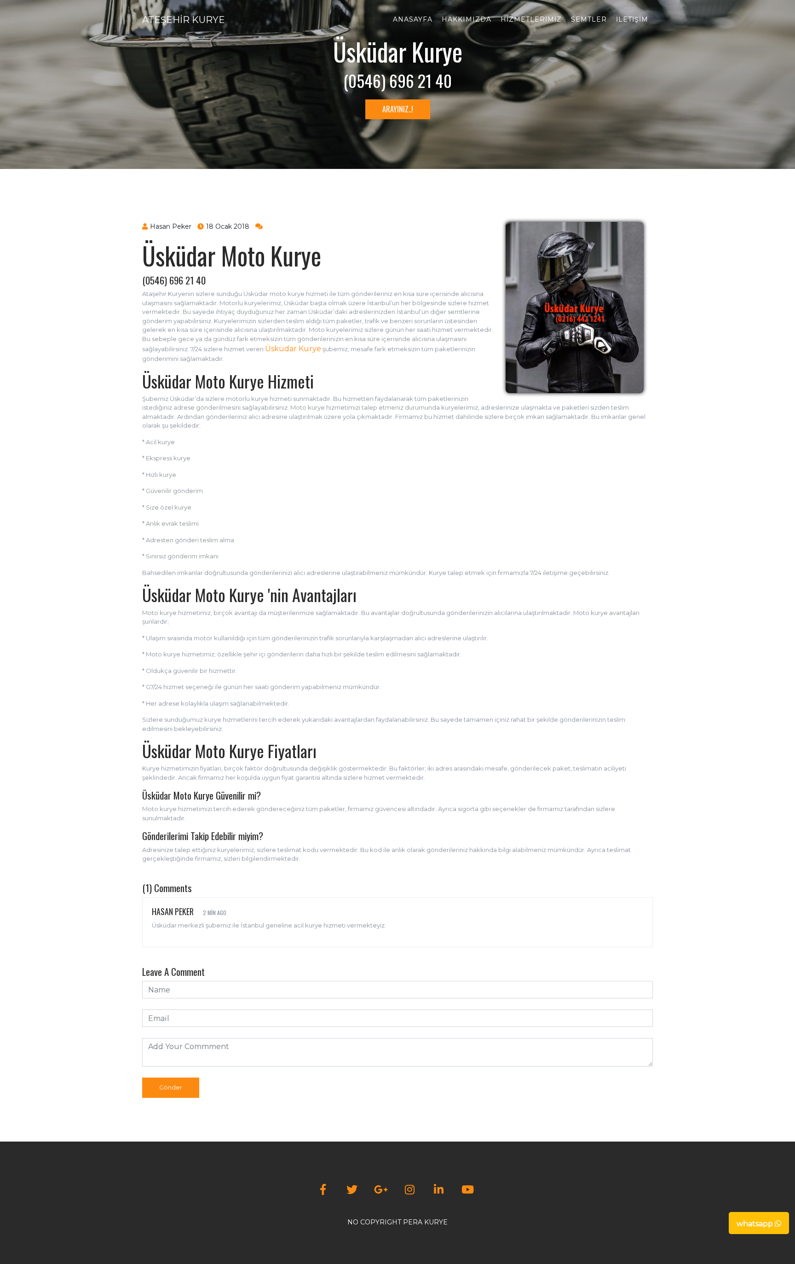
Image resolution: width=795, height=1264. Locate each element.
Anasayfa (412, 19)
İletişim (632, 19)
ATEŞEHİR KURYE (183, 19)
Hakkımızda (466, 19)
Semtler (589, 19)
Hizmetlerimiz (531, 19)
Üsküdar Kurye (293, 348)
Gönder (170, 1087)
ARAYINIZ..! (397, 109)
